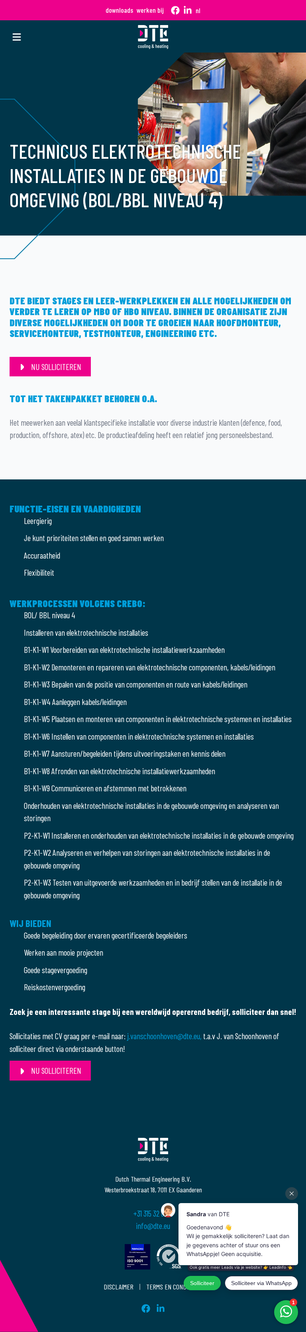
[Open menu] (17, 37)
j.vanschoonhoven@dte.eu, (164, 1036)
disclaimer (118, 1286)
